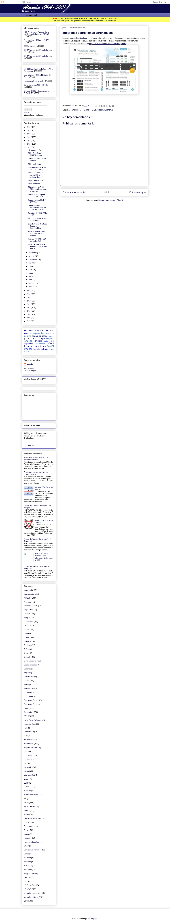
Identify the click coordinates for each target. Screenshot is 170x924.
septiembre (33, 260)
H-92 (26, 736)
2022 (29, 130)
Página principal (30, 15)
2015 (29, 294)
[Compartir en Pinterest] (113, 106)
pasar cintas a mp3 (34, 338)
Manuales (28, 787)
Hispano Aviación (31, 748)
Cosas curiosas (87, 110)
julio (30, 266)
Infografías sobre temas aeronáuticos (37, 219)
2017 (29, 147)
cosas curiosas (40, 336)
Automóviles (29, 622)
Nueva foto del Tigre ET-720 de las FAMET (37, 196)
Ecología (99, 110)
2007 (29, 321)
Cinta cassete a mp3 (32, 661)
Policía (27, 822)
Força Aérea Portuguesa (33, 720)
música (50, 343)
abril (30, 276)
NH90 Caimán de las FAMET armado (36, 154)
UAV (26, 877)
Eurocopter (28, 712)
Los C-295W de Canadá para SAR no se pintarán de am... (37, 175)
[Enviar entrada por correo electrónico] (96, 106)
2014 (29, 297)
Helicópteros (29, 744)
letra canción (29, 775)
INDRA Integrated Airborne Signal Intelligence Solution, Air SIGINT (36, 33)
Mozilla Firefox (30, 807)
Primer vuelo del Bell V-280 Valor (37, 201)
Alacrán (30, 364)
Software (27, 862)
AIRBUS (27, 598)
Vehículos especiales (32, 893)
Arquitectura (29, 610)
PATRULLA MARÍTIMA (33, 818)
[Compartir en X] (107, 106)
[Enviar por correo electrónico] (100, 106)
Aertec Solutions (80, 38)
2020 (29, 137)
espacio (27, 708)
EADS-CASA (29, 689)
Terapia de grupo (30, 874)
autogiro (27, 618)
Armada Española (31, 606)
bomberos (28, 641)
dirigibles (27, 673)
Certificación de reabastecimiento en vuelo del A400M (37, 208)
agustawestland (30, 594)
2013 (29, 301)
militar (38, 341)
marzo (31, 280)
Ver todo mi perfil (30, 371)
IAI (25, 763)
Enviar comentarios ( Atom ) (110, 200)
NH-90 (26, 814)
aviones (75, 110)
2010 (29, 311)
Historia (27, 751)
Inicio (107, 192)
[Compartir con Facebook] (110, 106)
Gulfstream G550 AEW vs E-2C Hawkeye (37, 168)
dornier (27, 336)
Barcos (27, 629)
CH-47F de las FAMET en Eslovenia (38, 56)
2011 (29, 308)
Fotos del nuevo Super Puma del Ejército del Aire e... (37, 246)
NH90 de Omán (34, 184)
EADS (26, 685)
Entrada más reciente (73, 192)
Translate (30, 445)
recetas (27, 834)
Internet (27, 771)
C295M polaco (29, 46)
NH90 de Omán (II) (35, 180)
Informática (28, 767)
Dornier (27, 681)
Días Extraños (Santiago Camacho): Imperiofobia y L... (37, 226)
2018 (29, 144)
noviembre (33, 253)
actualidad (28, 590)
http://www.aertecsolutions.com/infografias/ (107, 43)
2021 (29, 134)
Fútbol (26, 728)
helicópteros (47, 333)
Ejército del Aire (30, 704)
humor (51, 336)
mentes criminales (31, 795)
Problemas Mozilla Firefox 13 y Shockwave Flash (36, 459)
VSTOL (27, 901)
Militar (26, 803)
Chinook (27, 657)
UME (26, 881)
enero (31, 287)
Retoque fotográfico (31, 842)
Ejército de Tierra (31, 700)
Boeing (27, 637)
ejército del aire (40, 349)
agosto (31, 263)
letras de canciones (35, 346)
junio (31, 270)
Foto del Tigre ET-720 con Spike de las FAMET (36, 233)
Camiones (28, 645)
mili (25, 799)
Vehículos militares (31, 897)
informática (40, 343)
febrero (32, 283)
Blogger (27, 633)
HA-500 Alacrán (30, 740)
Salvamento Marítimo (32, 850)
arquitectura (28, 344)
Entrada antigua (137, 192)
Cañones (27, 649)
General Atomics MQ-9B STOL (36, 85)
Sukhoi (27, 866)
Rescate (27, 838)
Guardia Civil (47, 341)
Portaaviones (29, 826)
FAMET (50, 346)
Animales (28, 602)
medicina (27, 791)
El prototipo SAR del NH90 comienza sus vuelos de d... (37, 189)
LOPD (26, 783)
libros (26, 779)
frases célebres (30, 724)
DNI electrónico (30, 677)
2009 (29, 314)
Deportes (27, 669)
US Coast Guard (30, 885)
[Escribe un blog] (104, 106)
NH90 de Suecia (34, 164)
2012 (29, 304)
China (26, 653)
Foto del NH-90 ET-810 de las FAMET (37, 240)
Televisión (28, 870)
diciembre (33, 150)
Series (26, 854)
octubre (32, 256)
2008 (29, 318)
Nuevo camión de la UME (34, 81)
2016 (29, 291)
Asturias (27, 614)
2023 (29, 127)
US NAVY (28, 889)
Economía (108, 110)
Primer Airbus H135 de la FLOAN (36, 40)
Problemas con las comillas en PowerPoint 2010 (36, 473)
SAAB (26, 846)
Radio (26, 830)
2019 (29, 140)
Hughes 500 (29, 755)
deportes (36, 333)
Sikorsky (27, 858)
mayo (31, 273)
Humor (26, 759)
